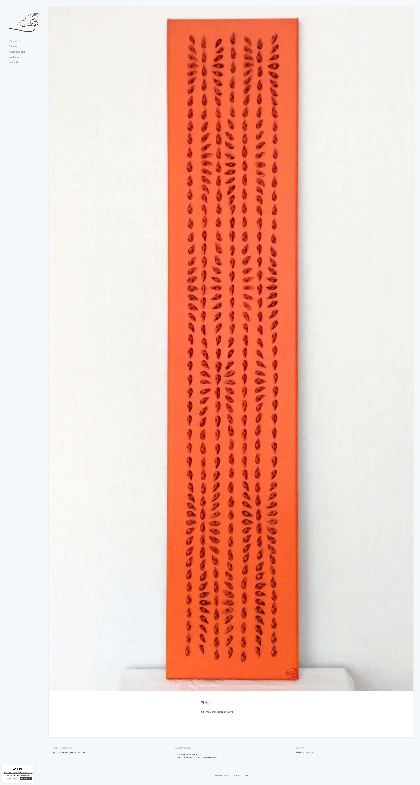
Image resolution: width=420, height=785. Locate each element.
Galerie (13, 46)
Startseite (14, 41)
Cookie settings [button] (11, 778)
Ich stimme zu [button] (25, 778)
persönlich (14, 62)
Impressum (218, 775)
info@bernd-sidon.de (305, 752)
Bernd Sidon (244, 775)
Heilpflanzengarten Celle (189, 754)
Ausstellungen (17, 51)
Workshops (15, 57)
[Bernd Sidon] (24, 22)
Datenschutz (228, 775)
